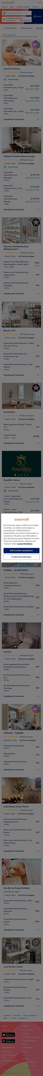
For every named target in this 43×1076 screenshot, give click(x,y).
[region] (21, 538)
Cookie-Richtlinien (24, 544)
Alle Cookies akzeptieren (21, 550)
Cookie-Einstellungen (21, 557)
